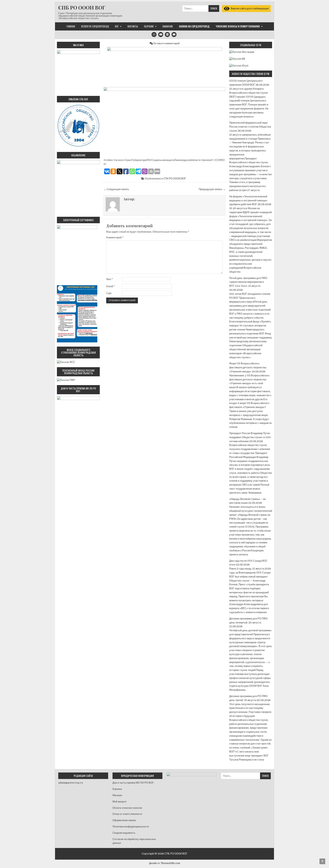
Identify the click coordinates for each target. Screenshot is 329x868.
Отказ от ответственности (127, 814)
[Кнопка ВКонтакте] (167, 34)
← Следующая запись (116, 189)
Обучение (149, 26)
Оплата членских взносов (127, 807)
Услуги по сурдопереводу (95, 26)
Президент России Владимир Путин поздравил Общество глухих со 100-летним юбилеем (250, 437)
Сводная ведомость (124, 832)
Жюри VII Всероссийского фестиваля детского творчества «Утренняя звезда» (247, 367)
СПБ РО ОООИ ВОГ (81, 7)
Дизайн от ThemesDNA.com (164, 863)
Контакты (133, 26)
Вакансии (168, 26)
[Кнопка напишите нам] (174, 34)
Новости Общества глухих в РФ (250, 74)
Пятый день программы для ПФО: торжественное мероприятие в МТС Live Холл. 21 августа (248, 282)
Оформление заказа (124, 820)
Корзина (117, 789)
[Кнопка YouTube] (160, 34)
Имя (109, 279)
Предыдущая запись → (212, 189)
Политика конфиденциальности (131, 826)
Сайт (109, 293)
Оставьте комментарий (166, 43)
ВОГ (117, 26)
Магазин (117, 795)
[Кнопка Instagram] (154, 34)
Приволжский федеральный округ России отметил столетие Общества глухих (250, 126)
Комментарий (115, 237)
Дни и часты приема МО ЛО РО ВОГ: (133, 782)
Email (110, 286)
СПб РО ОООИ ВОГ (175, 178)
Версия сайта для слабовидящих (249, 8)
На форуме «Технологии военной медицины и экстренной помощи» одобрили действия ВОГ (248, 200)
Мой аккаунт (120, 801)
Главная (70, 26)
